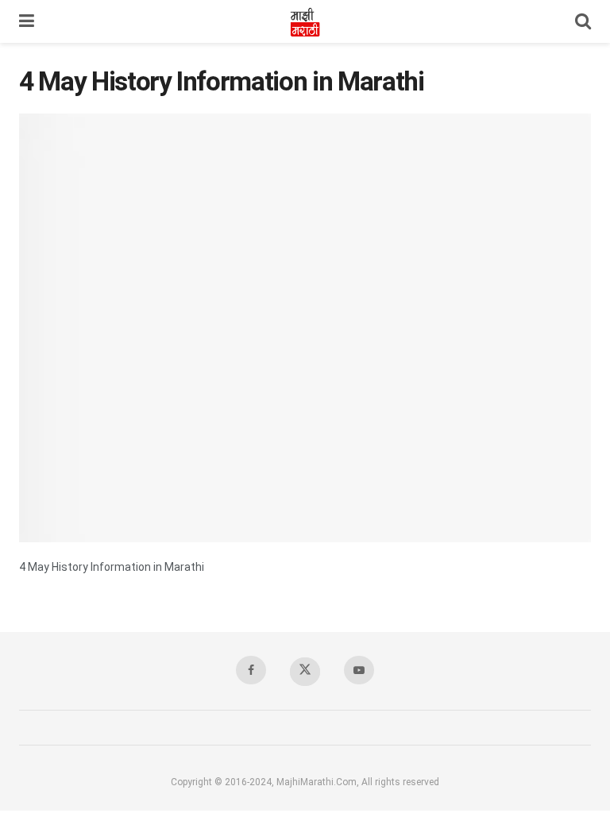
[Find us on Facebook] (251, 670)
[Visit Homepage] (305, 21)
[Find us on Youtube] (359, 670)
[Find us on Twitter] (305, 671)
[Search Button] (583, 21)
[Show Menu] (26, 21)
